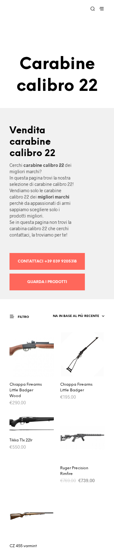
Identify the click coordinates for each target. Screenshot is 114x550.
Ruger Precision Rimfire (74, 471)
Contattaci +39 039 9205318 (47, 261)
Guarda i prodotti (47, 282)
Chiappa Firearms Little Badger (76, 387)
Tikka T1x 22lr (21, 440)
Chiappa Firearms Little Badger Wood (26, 390)
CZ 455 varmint (23, 546)
